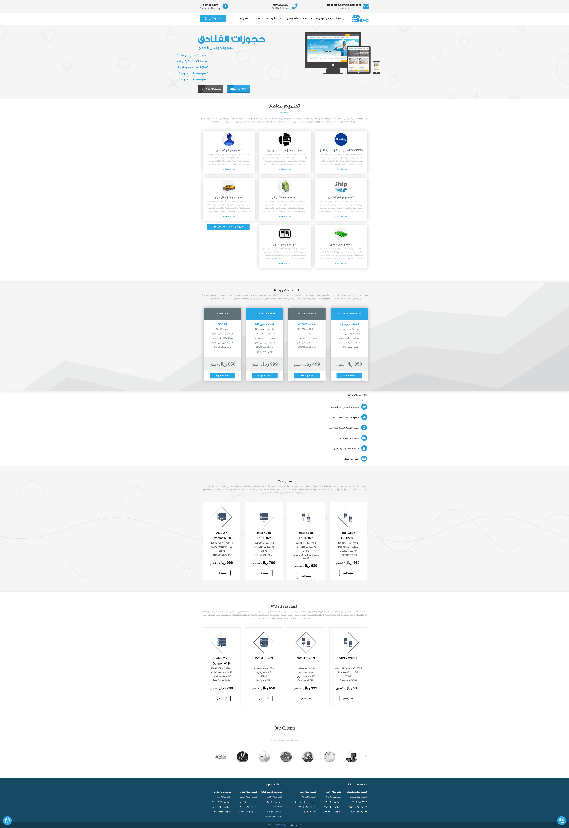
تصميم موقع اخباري (285, 244)
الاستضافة (277, 807)
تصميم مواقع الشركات (221, 802)
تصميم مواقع (284, 106)
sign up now (236, 89)
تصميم (298, 825)
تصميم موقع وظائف (307, 807)
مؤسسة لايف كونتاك (277, 825)
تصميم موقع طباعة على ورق (285, 150)
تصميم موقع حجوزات (357, 807)
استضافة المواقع (296, 18)
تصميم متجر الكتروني (285, 197)
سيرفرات (284, 481)
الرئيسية (341, 18)
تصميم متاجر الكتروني (221, 812)
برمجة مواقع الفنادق (273, 816)
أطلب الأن (348, 573)
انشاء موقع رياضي (341, 244)
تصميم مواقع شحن (248, 802)
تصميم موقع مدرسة (332, 807)
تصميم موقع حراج (274, 802)
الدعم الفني (215, 18)
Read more (341, 169)
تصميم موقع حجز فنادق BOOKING (341, 150)
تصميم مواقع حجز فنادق (271, 792)
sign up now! (349, 375)
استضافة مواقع (286, 290)
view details (210, 89)
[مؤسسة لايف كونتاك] (361, 17)
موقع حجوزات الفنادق (247, 812)
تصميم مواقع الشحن (341, 197)
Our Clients (284, 728)
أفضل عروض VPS (284, 607)
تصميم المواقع (322, 18)
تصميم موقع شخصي (229, 150)
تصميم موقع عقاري (248, 792)
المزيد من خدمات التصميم (228, 227)
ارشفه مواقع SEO (224, 797)
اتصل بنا (243, 18)
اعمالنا (257, 18)
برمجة (290, 825)
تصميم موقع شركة (248, 807)
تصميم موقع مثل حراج (229, 197)
